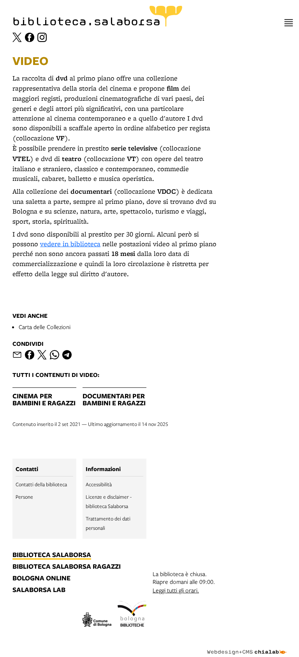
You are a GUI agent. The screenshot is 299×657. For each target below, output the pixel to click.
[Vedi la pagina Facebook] (29, 37)
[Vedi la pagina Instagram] (42, 37)
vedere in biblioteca (70, 243)
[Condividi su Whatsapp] (54, 354)
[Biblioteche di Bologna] (132, 615)
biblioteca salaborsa (51, 555)
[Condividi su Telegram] (67, 354)
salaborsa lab (38, 590)
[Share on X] (42, 354)
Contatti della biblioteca (41, 484)
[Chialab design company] (247, 646)
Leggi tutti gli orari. (176, 590)
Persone (24, 496)
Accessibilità (99, 484)
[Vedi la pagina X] (17, 37)
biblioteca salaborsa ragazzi (66, 567)
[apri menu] (288, 22)
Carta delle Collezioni (44, 327)
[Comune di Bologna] (97, 620)
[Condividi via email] (17, 354)
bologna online (41, 578)
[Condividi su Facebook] (29, 354)
